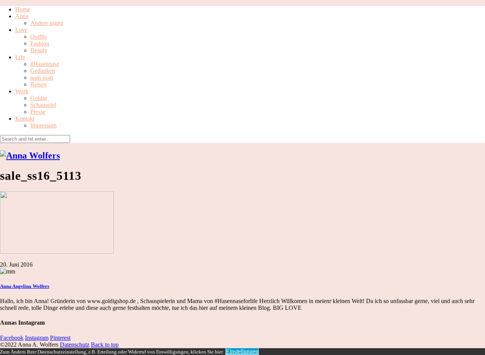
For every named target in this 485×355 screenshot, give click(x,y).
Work (21, 91)
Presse (37, 111)
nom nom (41, 77)
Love (21, 30)
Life (20, 57)
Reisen (38, 84)
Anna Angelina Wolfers (24, 286)
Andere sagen (46, 23)
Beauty (38, 50)
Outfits (38, 36)
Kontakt (24, 118)
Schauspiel (43, 105)
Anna (21, 16)
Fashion (39, 43)
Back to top (105, 344)
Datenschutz (74, 344)
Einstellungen (242, 351)
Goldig (38, 98)
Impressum (43, 125)
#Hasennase (44, 64)
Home (22, 9)
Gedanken (42, 71)
